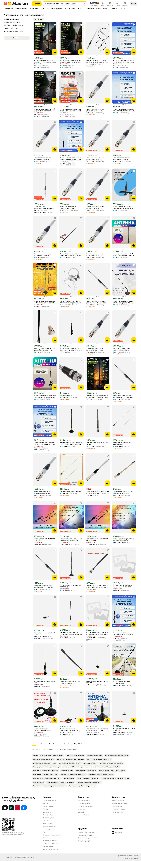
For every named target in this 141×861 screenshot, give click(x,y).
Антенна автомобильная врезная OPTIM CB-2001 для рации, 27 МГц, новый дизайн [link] (124, 633)
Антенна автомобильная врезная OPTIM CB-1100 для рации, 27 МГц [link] (44, 443)
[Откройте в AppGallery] (17, 810)
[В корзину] (55, 52)
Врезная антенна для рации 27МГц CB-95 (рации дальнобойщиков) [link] (71, 539)
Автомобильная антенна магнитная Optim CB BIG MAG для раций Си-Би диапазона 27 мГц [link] (71, 443)
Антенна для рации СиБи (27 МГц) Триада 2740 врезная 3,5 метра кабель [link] (70, 61)
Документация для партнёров (87, 838)
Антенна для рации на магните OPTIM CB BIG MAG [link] (122, 682)
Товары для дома (48, 818)
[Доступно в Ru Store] (24, 810)
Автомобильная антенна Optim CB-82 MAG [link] (45, 633)
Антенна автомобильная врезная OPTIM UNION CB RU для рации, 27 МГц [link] (123, 110)
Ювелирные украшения (50, 849)
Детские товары (48, 846)
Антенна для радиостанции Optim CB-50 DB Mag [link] (70, 586)
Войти (133, 3)
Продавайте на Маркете (85, 835)
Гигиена (45, 809)
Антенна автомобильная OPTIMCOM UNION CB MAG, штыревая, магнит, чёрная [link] (42, 729)
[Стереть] (84, 4)
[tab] (9, 8)
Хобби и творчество (49, 826)
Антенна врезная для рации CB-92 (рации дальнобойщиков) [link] (123, 539)
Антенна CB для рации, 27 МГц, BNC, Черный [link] (97, 443)
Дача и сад (46, 829)
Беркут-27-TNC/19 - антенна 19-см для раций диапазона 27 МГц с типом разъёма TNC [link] (44, 349)
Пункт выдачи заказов (119, 809)
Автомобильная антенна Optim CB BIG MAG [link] (97, 682)
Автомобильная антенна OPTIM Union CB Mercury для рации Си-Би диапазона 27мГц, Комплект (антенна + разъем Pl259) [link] (123, 254)
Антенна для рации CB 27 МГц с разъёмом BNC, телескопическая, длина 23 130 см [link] (96, 61)
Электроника (47, 812)
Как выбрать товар (84, 800)
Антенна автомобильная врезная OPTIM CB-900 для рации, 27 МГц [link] (70, 158)
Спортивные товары (49, 838)
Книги (45, 832)
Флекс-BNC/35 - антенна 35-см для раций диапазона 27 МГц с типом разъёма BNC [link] (71, 254)
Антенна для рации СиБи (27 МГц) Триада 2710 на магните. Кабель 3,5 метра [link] (45, 61)
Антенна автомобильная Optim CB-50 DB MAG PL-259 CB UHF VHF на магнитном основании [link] (97, 729)
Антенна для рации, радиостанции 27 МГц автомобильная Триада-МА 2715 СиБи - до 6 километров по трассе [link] (44, 302)
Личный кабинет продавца (86, 832)
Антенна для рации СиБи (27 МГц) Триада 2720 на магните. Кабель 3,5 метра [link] (45, 110)
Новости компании (118, 800)
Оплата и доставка (84, 803)
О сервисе (81, 809)
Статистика (8, 857)
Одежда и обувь (48, 815)
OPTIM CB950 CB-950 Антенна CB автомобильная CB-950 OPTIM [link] (123, 586)
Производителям (117, 806)
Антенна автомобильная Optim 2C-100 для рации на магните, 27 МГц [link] (124, 61)
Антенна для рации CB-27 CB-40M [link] (70, 491)
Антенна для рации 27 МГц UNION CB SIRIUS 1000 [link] (97, 539)
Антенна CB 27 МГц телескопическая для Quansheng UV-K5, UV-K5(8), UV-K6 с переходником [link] (44, 207)
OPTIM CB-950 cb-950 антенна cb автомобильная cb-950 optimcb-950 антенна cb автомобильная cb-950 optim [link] (97, 633)
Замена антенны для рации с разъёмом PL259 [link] (122, 443)
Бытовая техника (48, 806)
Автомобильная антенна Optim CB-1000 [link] (45, 682)
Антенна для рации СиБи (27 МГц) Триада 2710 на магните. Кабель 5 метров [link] (70, 110)
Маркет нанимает (117, 812)
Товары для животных (50, 841)
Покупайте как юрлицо (85, 806)
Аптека (45, 820)
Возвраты (81, 812)
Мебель (45, 803)
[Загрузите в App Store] (5, 810)
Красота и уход (47, 823)
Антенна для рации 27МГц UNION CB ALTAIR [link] (44, 539)
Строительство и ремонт (51, 843)
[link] (48, 755)
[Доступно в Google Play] (11, 810)
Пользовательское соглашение (24, 857)
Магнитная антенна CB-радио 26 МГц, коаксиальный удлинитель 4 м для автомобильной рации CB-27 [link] (71, 302)
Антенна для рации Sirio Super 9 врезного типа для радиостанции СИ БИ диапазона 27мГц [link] (123, 207)
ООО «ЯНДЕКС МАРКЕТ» (131, 856)
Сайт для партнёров (84, 841)
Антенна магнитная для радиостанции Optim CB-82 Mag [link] (70, 729)
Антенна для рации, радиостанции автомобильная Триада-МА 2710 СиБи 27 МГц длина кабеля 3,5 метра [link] (97, 396)
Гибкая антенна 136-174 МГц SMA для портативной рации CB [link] (123, 492)
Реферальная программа (119, 803)
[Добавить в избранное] (55, 24)
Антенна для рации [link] (66, 395)
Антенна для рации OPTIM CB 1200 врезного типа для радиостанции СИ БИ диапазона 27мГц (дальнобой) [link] (71, 349)
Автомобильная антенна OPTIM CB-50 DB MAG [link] (124, 729)
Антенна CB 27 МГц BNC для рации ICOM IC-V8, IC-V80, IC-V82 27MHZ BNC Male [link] (97, 586)
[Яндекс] (136, 858)
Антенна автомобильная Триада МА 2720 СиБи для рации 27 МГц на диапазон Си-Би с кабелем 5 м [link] (124, 302)
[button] (38, 19)
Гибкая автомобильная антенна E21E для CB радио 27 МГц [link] (70, 682)
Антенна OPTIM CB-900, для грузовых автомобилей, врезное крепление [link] (70, 633)
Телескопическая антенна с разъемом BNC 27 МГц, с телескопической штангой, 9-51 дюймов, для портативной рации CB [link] (97, 110)
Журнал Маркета (83, 815)
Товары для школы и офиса (51, 835)
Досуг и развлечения (49, 800)
